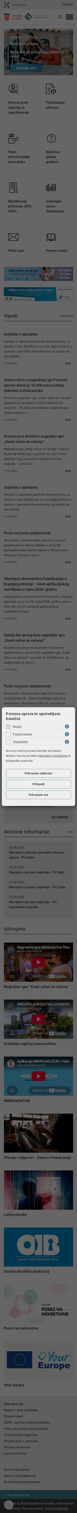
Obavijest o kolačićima (53, 755)
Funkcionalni (22, 734)
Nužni (17, 727)
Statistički (20, 742)
